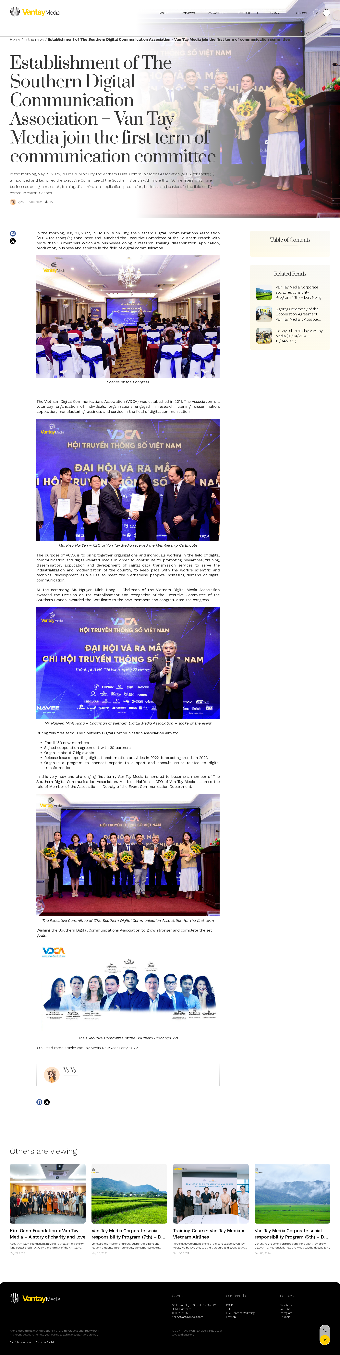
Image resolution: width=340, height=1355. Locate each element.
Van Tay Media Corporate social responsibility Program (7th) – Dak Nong (298, 292)
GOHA (229, 1305)
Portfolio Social (45, 1342)
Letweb (231, 1316)
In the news (34, 39)
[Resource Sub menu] (258, 13)
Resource (246, 12)
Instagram (286, 1312)
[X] (13, 241)
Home (15, 39)
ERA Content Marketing (240, 1312)
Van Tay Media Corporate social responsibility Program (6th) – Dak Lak (292, 1237)
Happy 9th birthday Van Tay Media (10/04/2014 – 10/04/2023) (299, 335)
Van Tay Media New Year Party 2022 (107, 1047)
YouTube (285, 1309)
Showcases (216, 12)
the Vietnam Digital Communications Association (175, 233)
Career (276, 12)
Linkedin (285, 1316)
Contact (300, 12)
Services (188, 12)
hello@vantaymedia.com (187, 1316)
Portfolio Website (20, 1342)
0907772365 (180, 1312)
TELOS (230, 1309)
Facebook (286, 1305)
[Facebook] (13, 234)
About (163, 12)
